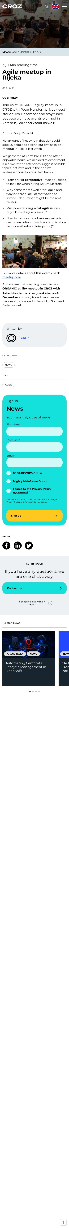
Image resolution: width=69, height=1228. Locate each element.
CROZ (25, 338)
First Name (13, 424)
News (8, 364)
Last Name (13, 439)
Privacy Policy (13, 502)
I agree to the (32, 490)
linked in (18, 546)
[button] (30, 691)
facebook (6, 546)
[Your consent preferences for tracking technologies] (63, 1222)
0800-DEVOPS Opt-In (27, 473)
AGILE (8, 384)
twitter (29, 546)
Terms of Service (32, 502)
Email (10, 455)
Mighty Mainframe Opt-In (30, 481)
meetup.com (11, 277)
